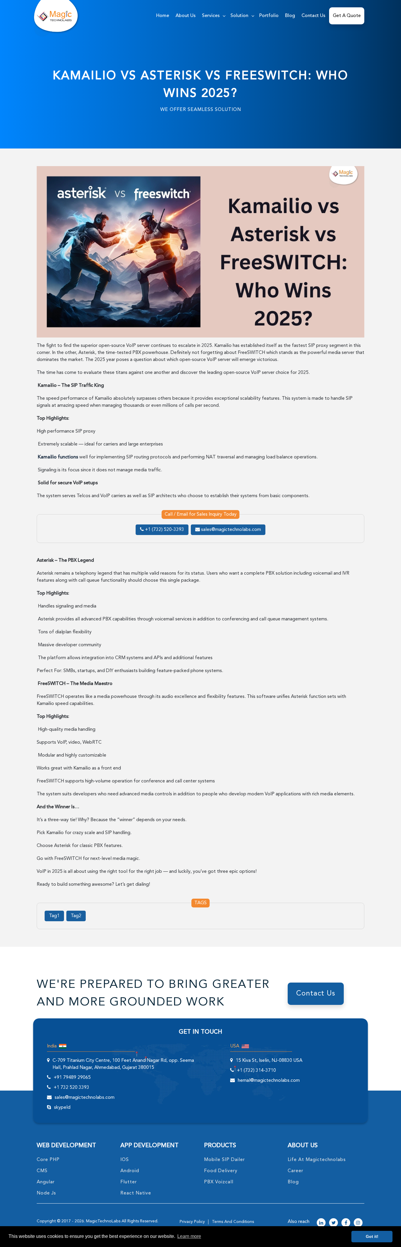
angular (46, 1182)
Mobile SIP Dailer (224, 1159)
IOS (124, 1159)
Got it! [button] (372, 1236)
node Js (46, 1193)
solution (239, 16)
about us (186, 16)
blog (293, 1182)
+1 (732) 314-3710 (256, 1070)
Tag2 (76, 916)
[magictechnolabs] (54, 16)
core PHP (48, 1159)
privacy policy (192, 1222)
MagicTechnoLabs (103, 1221)
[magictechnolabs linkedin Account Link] (321, 1223)
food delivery (220, 1171)
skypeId (62, 1107)
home (162, 16)
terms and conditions (233, 1222)
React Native (135, 1193)
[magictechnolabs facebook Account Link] (346, 1223)
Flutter (128, 1182)
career (295, 1171)
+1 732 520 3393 (71, 1087)
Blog (290, 16)
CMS (42, 1171)
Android (129, 1171)
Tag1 (54, 916)
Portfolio (269, 16)
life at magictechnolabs (317, 1159)
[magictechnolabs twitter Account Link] (333, 1223)
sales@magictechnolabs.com (230, 529)
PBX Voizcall (218, 1182)
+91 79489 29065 (72, 1077)
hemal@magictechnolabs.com (269, 1080)
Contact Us (313, 16)
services (211, 16)
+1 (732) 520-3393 (164, 529)
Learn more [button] (189, 1236)
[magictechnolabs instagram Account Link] (358, 1223)
